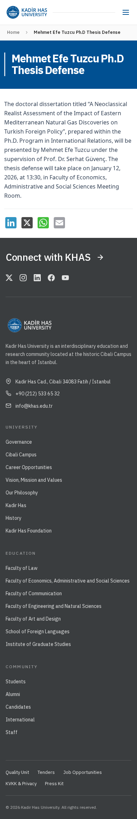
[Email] (59, 222)
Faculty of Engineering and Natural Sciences (54, 606)
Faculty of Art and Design (33, 619)
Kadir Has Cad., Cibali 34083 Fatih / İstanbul (63, 381)
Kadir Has (16, 505)
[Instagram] (23, 278)
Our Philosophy (22, 492)
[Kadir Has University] (26, 12)
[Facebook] (51, 278)
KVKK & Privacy (21, 784)
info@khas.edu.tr (34, 406)
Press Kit (54, 784)
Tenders (46, 772)
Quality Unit (17, 772)
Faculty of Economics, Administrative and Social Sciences (68, 581)
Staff (12, 732)
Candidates (18, 707)
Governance (19, 442)
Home (13, 32)
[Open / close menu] (125, 12)
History (13, 518)
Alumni (13, 694)
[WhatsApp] (43, 222)
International (20, 719)
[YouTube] (65, 278)
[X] (27, 222)
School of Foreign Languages (38, 631)
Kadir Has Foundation (29, 531)
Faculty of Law (22, 568)
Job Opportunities (82, 772)
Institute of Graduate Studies (38, 644)
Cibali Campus (21, 454)
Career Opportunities (29, 467)
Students (16, 681)
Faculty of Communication (34, 593)
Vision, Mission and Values (34, 480)
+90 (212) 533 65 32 (37, 393)
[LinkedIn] (11, 222)
